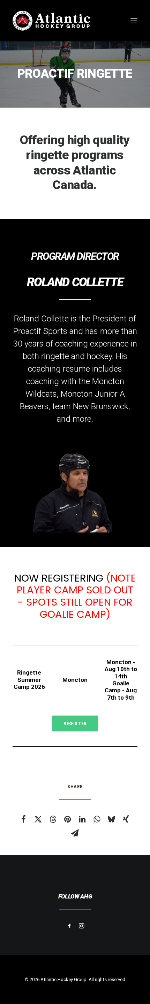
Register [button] (75, 723)
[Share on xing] (126, 819)
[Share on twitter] (38, 819)
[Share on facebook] (23, 819)
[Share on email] (75, 833)
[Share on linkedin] (82, 819)
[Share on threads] (53, 819)
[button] (134, 20)
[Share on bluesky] (111, 819)
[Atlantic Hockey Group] (51, 20)
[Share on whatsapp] (97, 819)
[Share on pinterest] (67, 819)
